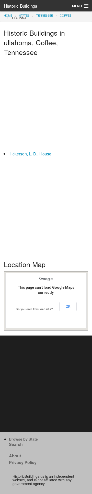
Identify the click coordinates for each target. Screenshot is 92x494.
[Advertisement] (46, 105)
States (24, 15)
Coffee (65, 15)
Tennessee (44, 15)
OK (68, 306)
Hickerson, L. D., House (29, 154)
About (15, 456)
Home (8, 15)
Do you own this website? (34, 309)
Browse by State (23, 439)
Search (16, 444)
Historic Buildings (20, 6)
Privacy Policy (23, 462)
